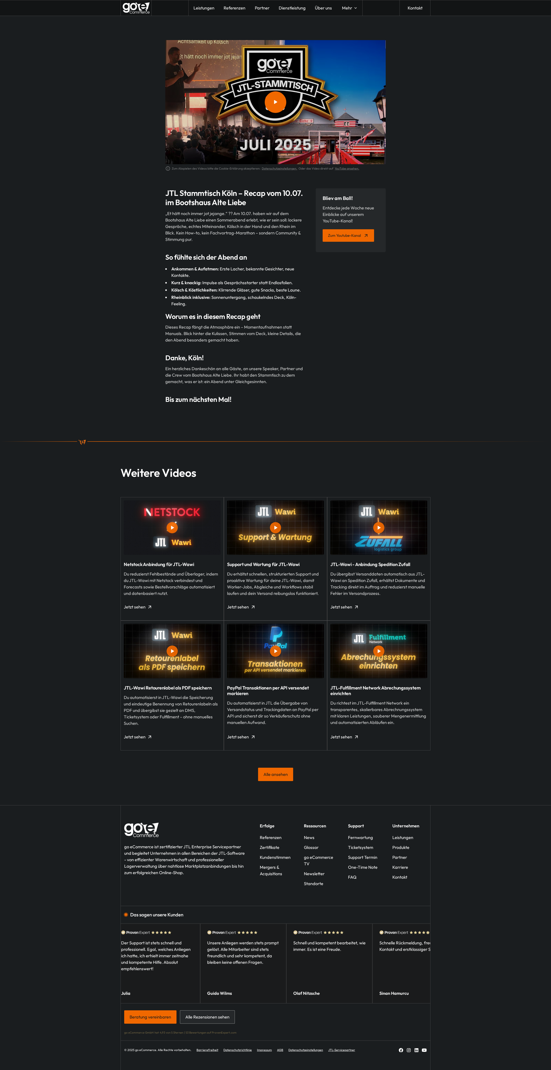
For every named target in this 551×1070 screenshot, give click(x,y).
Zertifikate (269, 847)
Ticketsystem (360, 847)
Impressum (264, 1050)
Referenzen (271, 837)
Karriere (400, 867)
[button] (349, 8)
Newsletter (314, 873)
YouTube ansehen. (347, 168)
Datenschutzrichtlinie (237, 1050)
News (309, 837)
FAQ (352, 877)
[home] (136, 8)
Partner (399, 857)
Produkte (400, 847)
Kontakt (415, 8)
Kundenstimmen (275, 857)
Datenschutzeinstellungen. (279, 168)
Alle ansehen (275, 774)
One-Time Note (363, 867)
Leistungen (402, 837)
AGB (280, 1050)
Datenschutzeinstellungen (305, 1050)
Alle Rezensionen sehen (207, 1017)
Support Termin (362, 857)
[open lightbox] (275, 102)
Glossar (311, 847)
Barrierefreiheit (207, 1050)
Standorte (313, 883)
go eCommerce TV (318, 860)
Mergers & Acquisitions (271, 870)
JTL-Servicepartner (341, 1050)
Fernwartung (360, 837)
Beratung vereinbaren (150, 1017)
